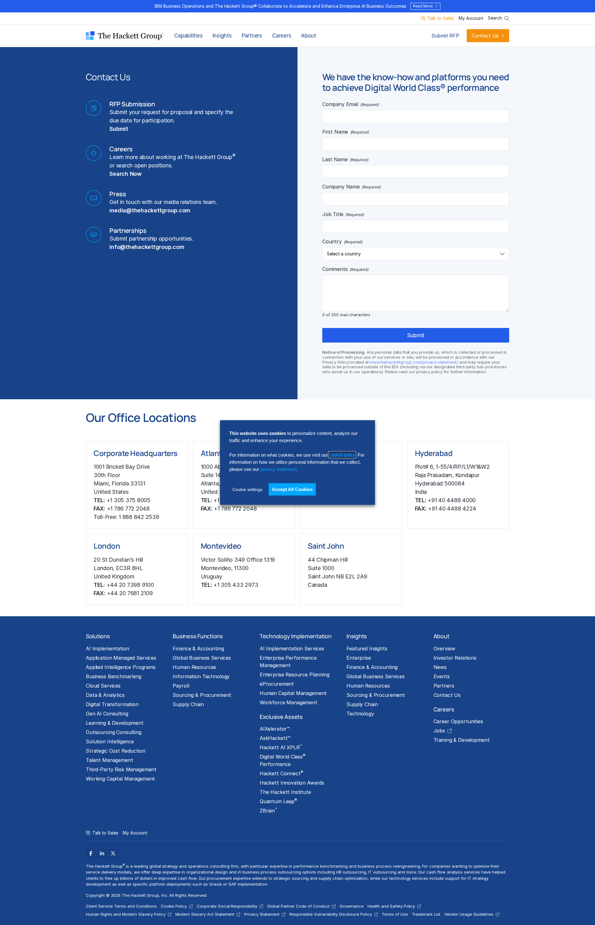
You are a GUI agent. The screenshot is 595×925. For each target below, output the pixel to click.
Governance (352, 906)
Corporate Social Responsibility (227, 906)
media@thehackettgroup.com (149, 210)
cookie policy (342, 454)
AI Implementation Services (292, 648)
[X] (113, 853)
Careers (281, 36)
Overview (444, 648)
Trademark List (426, 914)
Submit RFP (445, 36)
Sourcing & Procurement (202, 695)
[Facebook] (91, 853)
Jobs (439, 731)
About (308, 36)
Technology (360, 713)
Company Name (351, 187)
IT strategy (478, 878)
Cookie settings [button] (247, 489)
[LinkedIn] (102, 853)
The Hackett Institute (285, 792)
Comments (345, 269)
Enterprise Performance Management (288, 661)
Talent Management (109, 760)
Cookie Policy (174, 906)
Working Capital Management (120, 779)
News (440, 667)
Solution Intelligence (110, 741)
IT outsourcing (382, 872)
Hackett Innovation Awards (292, 783)
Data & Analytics (105, 695)
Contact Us (485, 36)
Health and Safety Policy (391, 906)
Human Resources (194, 667)
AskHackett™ (275, 738)
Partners (252, 36)
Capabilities (188, 36)
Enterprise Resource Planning (294, 674)
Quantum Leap (278, 801)
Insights (222, 36)
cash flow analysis (444, 872)
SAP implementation (247, 884)
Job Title (343, 214)
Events (442, 676)
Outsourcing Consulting (113, 732)
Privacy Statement (261, 914)
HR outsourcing (351, 872)
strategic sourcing (291, 878)
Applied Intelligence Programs (121, 667)
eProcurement (277, 684)
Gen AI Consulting (107, 713)
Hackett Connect (281, 773)
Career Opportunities (458, 721)
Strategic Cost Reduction (115, 751)
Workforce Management (288, 702)
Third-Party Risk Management (121, 769)
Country (342, 241)
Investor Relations (455, 658)
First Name (345, 132)
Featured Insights (366, 648)
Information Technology (201, 676)
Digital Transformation (112, 704)
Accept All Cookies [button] (292, 489)
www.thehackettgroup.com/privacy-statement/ (414, 362)
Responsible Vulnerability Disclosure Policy (330, 914)
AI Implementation (107, 648)
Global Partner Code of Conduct (298, 906)
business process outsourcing (271, 872)
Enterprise (358, 658)
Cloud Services (103, 686)
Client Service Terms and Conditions (121, 906)
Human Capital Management (293, 693)
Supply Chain (188, 704)
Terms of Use (395, 914)
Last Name (345, 159)
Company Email (350, 104)
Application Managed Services (121, 658)
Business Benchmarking (113, 676)
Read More (422, 6)
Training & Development (462, 740)
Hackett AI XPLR (281, 747)
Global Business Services (202, 658)
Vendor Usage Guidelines (468, 914)
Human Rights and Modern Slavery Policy (125, 914)
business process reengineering (389, 866)
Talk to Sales (440, 18)
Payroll (181, 686)
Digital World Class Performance (283, 760)
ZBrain (268, 810)
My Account (470, 18)
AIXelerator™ (275, 729)
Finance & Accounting (198, 648)
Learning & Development (114, 723)
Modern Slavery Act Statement (205, 914)
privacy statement (278, 469)
